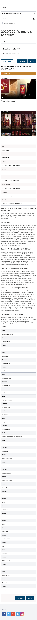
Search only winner (9, 23)
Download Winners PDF (11, 54)
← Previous (22, 61)
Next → (32, 61)
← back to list (7, 61)
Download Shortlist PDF (11, 49)
